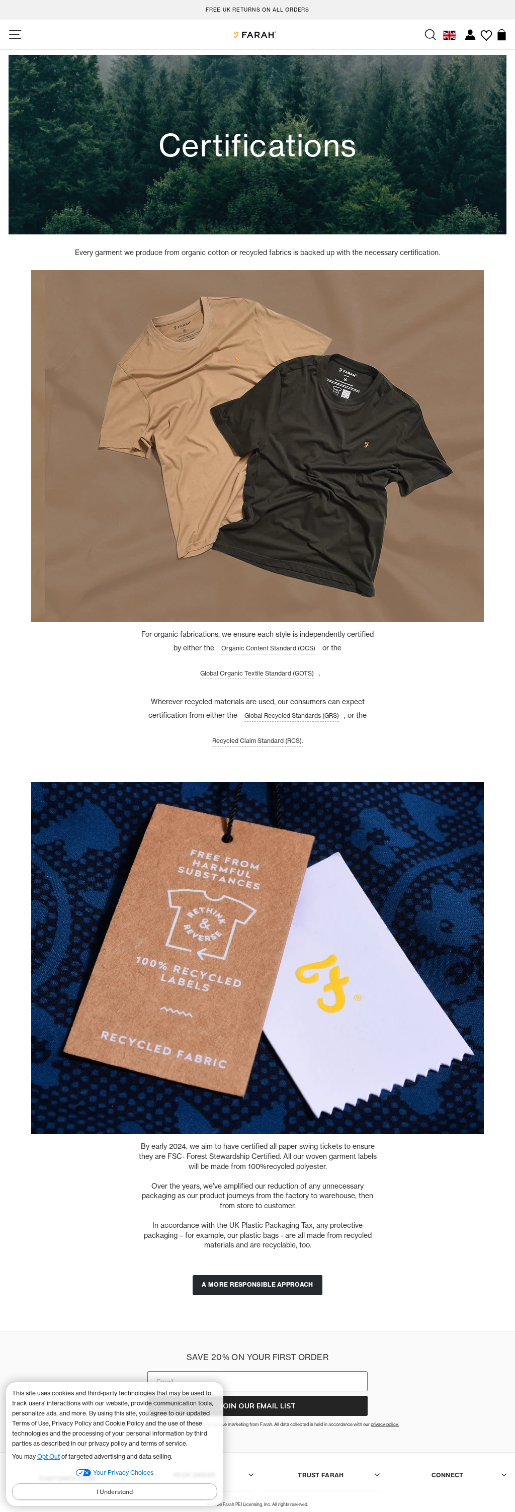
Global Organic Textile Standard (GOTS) (257, 673)
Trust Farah (321, 1475)
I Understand (115, 1491)
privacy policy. (385, 1424)
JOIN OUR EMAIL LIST (258, 1405)
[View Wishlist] (486, 31)
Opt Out (48, 1456)
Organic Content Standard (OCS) (268, 648)
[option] (257, 8)
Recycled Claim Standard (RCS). (257, 740)
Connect (448, 1475)
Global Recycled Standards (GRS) (291, 715)
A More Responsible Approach (257, 1284)
